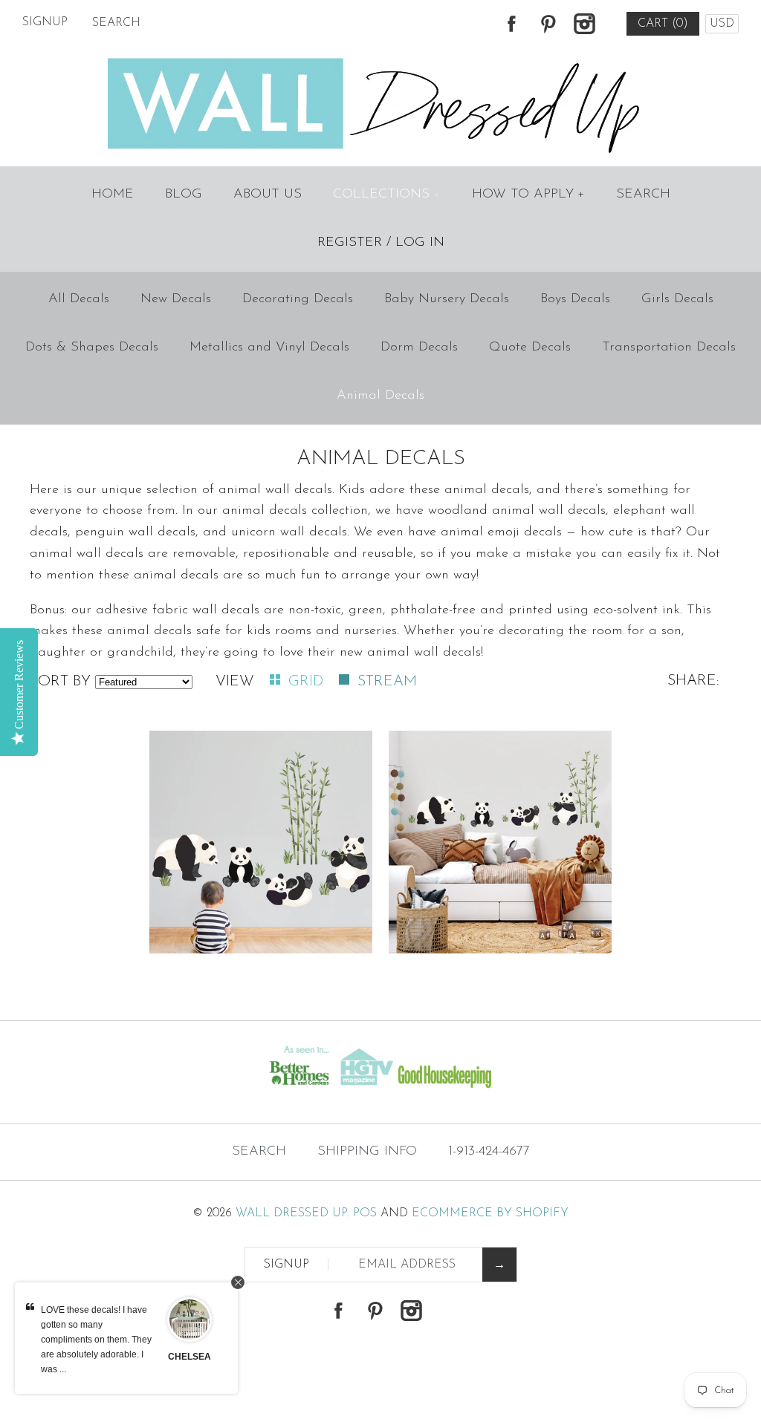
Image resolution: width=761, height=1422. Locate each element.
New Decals (175, 299)
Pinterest (547, 23)
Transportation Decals (669, 347)
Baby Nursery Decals (446, 299)
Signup (45, 22)
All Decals (78, 299)
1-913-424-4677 (489, 1151)
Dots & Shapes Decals (91, 347)
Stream (387, 681)
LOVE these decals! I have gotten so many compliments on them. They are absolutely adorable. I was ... (96, 1339)
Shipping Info (367, 1151)
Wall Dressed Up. (292, 1213)
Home (112, 194)
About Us (267, 194)
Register (349, 242)
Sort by (60, 681)
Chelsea (189, 1356)
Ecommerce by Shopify (490, 1213)
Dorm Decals (419, 347)
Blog (183, 194)
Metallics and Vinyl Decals (269, 347)
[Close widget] (238, 1282)
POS (365, 1213)
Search (643, 194)
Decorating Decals (297, 299)
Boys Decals (575, 299)
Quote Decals (530, 347)
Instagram (584, 23)
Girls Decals (677, 299)
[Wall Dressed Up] (381, 59)
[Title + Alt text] (130, 1094)
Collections (386, 194)
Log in (419, 242)
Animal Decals (380, 395)
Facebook (511, 23)
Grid (308, 681)
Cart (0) (663, 24)
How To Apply (528, 194)
